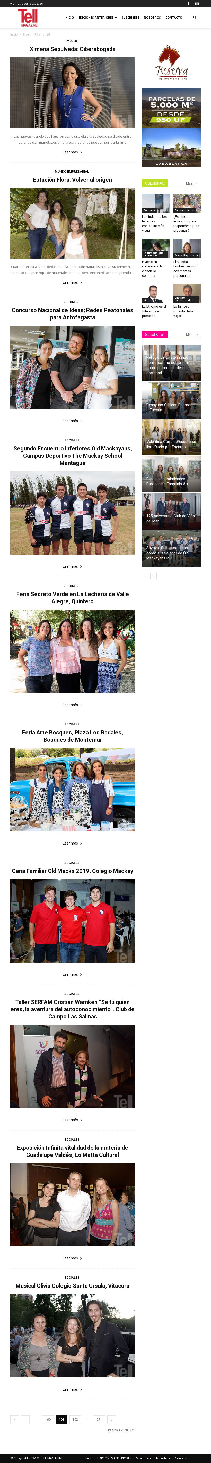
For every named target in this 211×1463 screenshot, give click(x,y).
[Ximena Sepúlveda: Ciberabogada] (72, 92)
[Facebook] (188, 3)
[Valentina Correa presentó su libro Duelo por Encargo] (171, 437)
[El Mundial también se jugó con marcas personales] (187, 248)
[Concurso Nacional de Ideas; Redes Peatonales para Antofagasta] (72, 367)
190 (48, 1419)
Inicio (69, 17)
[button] (194, 17)
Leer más (70, 152)
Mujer (72, 41)
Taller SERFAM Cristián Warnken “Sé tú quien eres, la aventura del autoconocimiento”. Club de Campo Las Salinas (73, 1009)
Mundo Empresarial (72, 171)
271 (99, 1419)
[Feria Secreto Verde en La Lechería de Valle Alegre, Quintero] (72, 651)
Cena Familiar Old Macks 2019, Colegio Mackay (72, 871)
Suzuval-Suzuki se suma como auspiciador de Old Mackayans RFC (167, 553)
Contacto (173, 17)
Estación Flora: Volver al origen (72, 180)
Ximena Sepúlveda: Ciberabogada (73, 49)
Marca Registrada (186, 255)
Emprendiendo (184, 210)
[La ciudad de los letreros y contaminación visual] (156, 203)
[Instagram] (197, 3)
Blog (26, 34)
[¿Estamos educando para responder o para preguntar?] (187, 203)
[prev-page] (14, 1419)
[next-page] (111, 1419)
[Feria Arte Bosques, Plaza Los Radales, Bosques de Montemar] (72, 789)
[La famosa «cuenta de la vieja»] (187, 293)
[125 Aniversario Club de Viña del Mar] (171, 511)
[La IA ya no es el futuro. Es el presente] (156, 293)
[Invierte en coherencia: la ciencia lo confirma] (156, 248)
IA (145, 300)
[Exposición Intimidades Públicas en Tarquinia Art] (171, 474)
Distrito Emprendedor (184, 299)
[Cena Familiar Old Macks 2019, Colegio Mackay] (72, 921)
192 (75, 1419)
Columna (149, 210)
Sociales (72, 302)
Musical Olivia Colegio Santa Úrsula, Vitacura (72, 1286)
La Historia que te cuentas (153, 254)
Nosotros (152, 17)
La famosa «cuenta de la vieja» (183, 311)
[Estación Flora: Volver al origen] (72, 223)
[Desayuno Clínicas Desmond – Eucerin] (171, 400)
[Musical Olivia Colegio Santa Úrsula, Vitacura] (72, 1335)
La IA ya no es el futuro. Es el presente (154, 311)
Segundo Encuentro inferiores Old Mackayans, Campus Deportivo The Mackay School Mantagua (72, 455)
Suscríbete (130, 17)
